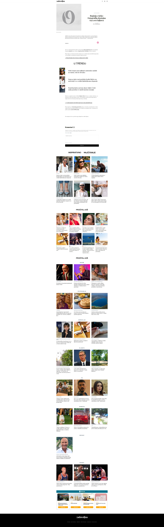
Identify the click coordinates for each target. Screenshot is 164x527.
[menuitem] (105, 1)
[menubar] (105, 1)
